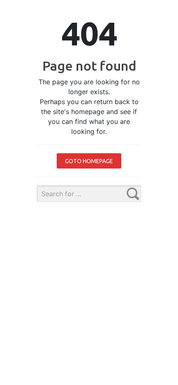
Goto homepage (89, 161)
